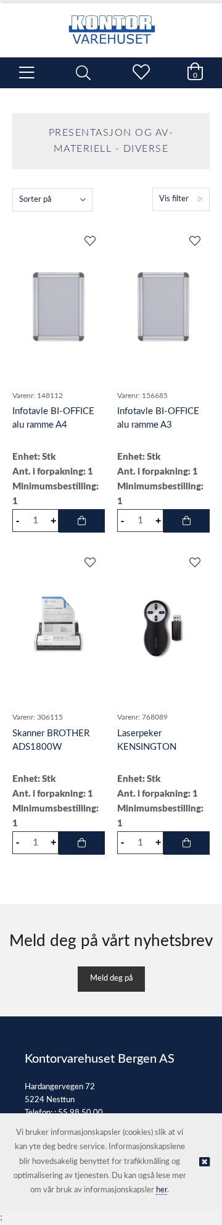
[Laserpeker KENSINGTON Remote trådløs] (163, 628)
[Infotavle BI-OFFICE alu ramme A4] (58, 307)
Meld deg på (111, 978)
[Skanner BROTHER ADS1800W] (58, 628)
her (161, 1190)
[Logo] (111, 23)
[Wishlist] (89, 241)
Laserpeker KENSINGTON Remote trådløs (148, 747)
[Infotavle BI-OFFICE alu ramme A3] (163, 307)
